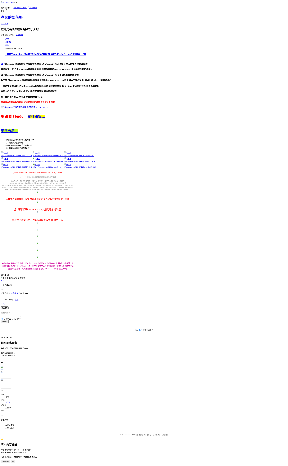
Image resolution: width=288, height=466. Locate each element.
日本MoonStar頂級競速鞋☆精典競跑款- (48, 156)
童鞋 (16, 300)
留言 (18, 293)
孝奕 (2, 281)
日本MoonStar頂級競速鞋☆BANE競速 (48, 161)
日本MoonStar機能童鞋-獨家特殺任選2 (79, 156)
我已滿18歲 (5, 461)
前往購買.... (36, 116)
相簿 (7, 39)
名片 (7, 45)
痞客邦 (13, 293)
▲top (3, 304)
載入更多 (5, 308)
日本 (3, 64)
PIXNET (127, 435)
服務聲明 (165, 435)
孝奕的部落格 (11, 17)
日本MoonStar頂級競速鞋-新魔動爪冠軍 (79, 161)
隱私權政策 (156, 435)
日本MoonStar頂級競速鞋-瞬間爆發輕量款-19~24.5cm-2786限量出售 (45, 54)
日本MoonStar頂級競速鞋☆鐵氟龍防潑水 (80, 167)
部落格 (8, 42)
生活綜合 (19, 35)
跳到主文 (4, 24)
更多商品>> (9, 131)
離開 (12, 461)
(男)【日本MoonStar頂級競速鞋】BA (47, 167)
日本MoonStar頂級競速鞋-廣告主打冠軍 (16, 156)
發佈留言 (5, 321)
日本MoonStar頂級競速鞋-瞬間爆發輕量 (16, 161)
